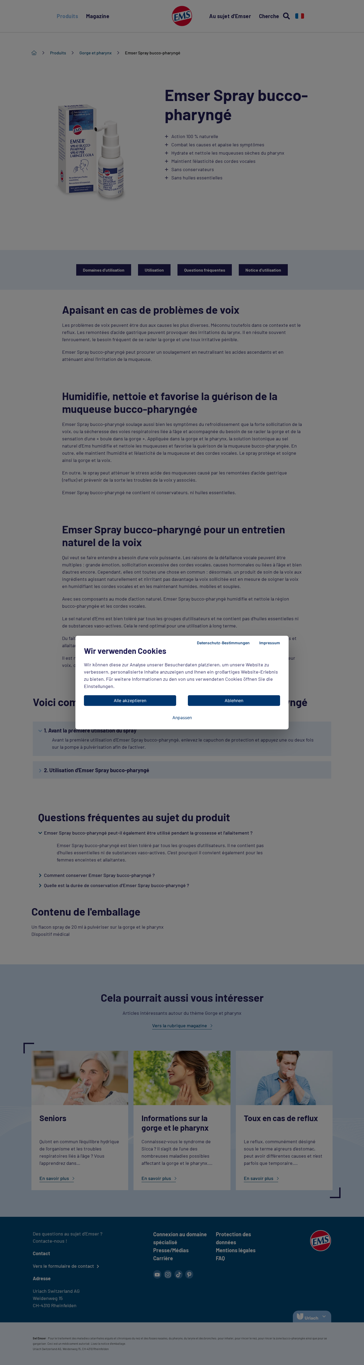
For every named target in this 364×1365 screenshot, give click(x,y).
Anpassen (182, 717)
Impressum (269, 643)
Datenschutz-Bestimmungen (223, 643)
